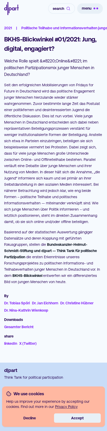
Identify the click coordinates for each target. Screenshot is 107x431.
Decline (29, 418)
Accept (77, 418)
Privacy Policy (66, 407)
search (58, 8)
